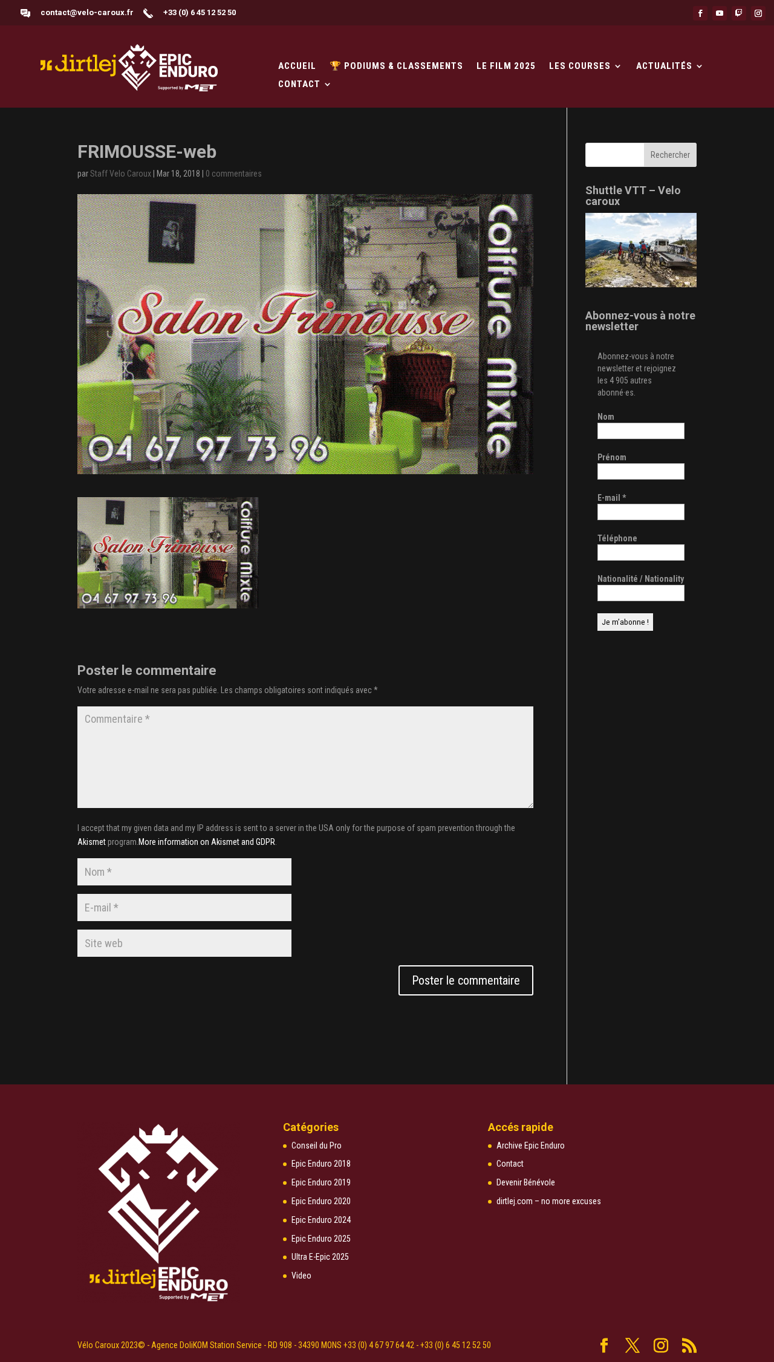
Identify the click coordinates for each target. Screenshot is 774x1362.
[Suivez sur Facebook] (700, 13)
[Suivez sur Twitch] (739, 13)
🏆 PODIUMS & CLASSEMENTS (396, 66)
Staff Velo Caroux (120, 173)
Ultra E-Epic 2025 (320, 1257)
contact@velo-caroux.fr (87, 12)
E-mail (611, 498)
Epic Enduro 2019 (321, 1182)
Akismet (91, 842)
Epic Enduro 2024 (321, 1220)
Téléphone (617, 538)
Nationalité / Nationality (640, 579)
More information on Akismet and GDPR (206, 842)
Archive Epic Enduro (530, 1145)
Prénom (611, 457)
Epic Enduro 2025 (321, 1238)
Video (301, 1275)
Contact (299, 85)
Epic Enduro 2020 (321, 1201)
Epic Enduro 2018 (321, 1163)
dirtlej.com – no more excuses (548, 1201)
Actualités (664, 66)
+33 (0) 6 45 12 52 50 (199, 12)
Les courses (580, 66)
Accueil (297, 66)
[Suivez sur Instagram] (758, 13)
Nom (605, 417)
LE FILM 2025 (506, 66)
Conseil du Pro (316, 1145)
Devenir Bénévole (525, 1182)
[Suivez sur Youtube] (719, 13)
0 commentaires (234, 173)
